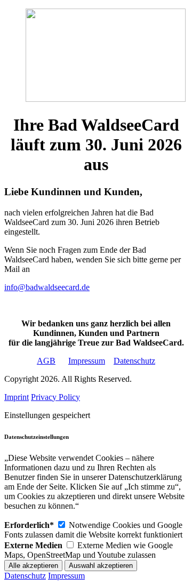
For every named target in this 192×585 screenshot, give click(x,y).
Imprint (16, 397)
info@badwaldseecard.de (47, 287)
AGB (46, 360)
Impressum (86, 360)
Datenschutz (134, 360)
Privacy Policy (55, 397)
